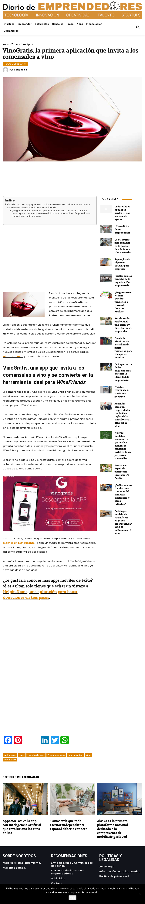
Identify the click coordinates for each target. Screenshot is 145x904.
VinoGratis (10, 759)
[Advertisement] (50, 253)
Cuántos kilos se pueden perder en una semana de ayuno (122, 213)
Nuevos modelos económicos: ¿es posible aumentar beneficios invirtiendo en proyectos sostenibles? (123, 445)
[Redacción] (6, 70)
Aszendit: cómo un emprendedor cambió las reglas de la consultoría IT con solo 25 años (123, 415)
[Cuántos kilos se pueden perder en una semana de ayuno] (106, 209)
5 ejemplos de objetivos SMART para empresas (122, 264)
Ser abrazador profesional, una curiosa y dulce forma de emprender (123, 325)
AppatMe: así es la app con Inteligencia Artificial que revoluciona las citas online (22, 827)
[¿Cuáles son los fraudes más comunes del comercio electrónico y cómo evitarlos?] (106, 487)
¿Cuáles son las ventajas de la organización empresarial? (123, 280)
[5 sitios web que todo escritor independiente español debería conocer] (72, 799)
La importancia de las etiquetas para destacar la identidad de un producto (123, 372)
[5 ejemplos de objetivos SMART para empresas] (106, 262)
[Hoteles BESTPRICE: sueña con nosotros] (106, 389)
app (22, 755)
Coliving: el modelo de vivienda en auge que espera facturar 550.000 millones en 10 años (123, 522)
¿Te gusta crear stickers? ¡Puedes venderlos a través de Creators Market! (123, 302)
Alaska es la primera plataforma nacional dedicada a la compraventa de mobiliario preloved (112, 829)
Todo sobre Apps (22, 44)
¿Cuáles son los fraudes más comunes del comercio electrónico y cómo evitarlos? (123, 495)
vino (88, 755)
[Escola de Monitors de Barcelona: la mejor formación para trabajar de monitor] (106, 340)
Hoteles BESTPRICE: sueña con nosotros (122, 392)
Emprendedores (56, 755)
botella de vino (36, 755)
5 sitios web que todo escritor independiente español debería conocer (68, 825)
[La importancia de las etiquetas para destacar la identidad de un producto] (106, 367)
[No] (140, 894)
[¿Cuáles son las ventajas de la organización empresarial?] (106, 278)
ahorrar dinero (13, 356)
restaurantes (76, 755)
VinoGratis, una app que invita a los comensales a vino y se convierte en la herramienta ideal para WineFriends (49, 206)
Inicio (6, 44)
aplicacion (10, 755)
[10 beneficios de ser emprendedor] (106, 229)
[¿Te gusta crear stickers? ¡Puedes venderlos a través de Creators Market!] (106, 295)
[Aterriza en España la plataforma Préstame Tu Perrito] (106, 468)
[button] (137, 27)
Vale (72, 897)
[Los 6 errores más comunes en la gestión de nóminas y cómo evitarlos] (106, 242)
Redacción (20, 70)
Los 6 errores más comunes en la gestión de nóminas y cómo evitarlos (123, 246)
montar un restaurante (19, 543)
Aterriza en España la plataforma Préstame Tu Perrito (122, 472)
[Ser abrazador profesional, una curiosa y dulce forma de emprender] (106, 321)
